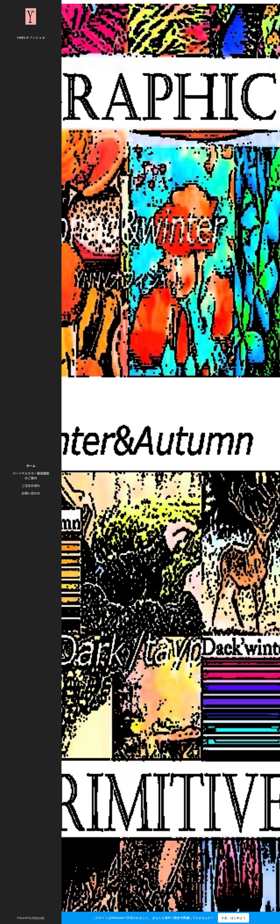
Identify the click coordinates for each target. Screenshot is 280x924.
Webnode (38, 918)
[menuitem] (30, 465)
